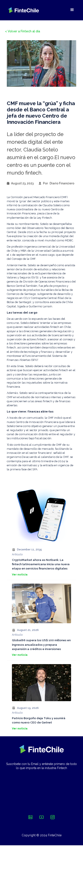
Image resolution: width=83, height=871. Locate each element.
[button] (72, 9)
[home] (23, 10)
